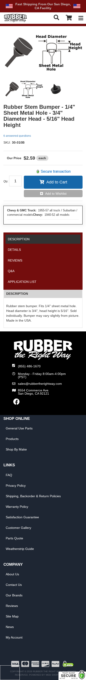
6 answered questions (17, 135)
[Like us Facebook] (16, 403)
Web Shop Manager (58, 675)
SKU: (7, 142)
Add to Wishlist (56, 193)
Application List (22, 282)
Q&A (11, 271)
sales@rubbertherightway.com (40, 383)
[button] (56, 17)
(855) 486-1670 (29, 366)
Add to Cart (56, 182)
